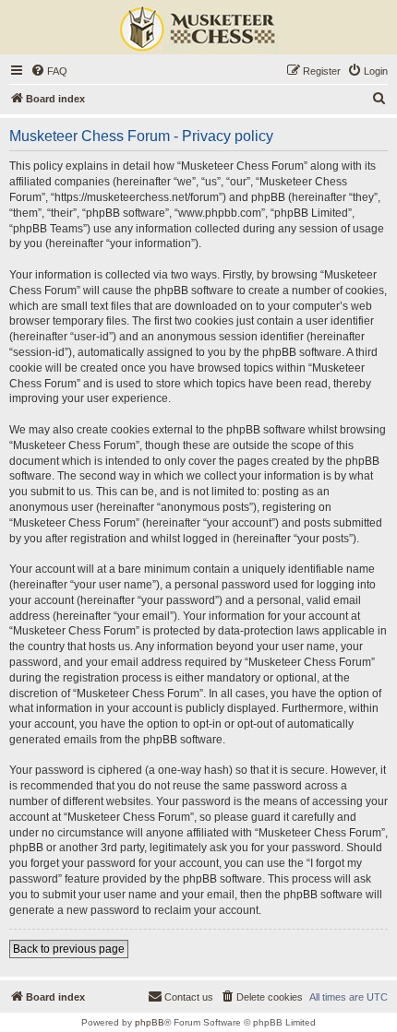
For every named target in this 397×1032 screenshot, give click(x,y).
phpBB (149, 1022)
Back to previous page (69, 949)
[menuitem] (48, 71)
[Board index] (198, 29)
